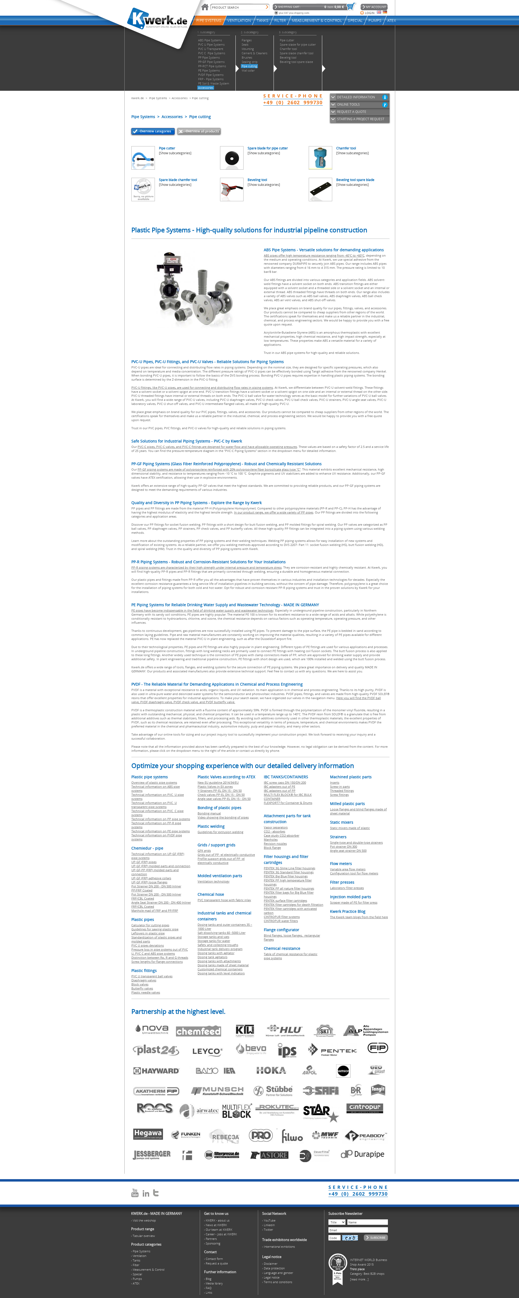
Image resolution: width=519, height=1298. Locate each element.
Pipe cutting (200, 98)
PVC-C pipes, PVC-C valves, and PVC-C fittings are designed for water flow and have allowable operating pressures (217, 447)
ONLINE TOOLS (348, 104)
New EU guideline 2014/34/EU (218, 782)
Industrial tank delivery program (220, 949)
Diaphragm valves (143, 980)
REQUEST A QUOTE (351, 111)
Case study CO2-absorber (281, 835)
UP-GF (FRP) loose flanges (149, 882)
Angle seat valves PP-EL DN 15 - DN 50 (224, 799)
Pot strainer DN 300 (343, 846)
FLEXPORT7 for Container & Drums (288, 803)
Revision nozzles (275, 843)
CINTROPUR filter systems (282, 917)
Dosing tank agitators (212, 957)
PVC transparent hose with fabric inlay (224, 900)
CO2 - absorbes (274, 831)
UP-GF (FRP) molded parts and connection (160, 866)
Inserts (334, 782)
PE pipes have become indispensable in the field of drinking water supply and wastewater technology (202, 610)
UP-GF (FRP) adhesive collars (151, 878)
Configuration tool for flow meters (354, 873)
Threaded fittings (342, 791)
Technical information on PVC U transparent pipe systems (154, 805)
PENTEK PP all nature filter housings (289, 888)
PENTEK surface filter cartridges (285, 900)
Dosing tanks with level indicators (221, 973)
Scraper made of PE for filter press (353, 902)
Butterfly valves (142, 988)
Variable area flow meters (347, 869)
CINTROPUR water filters (281, 921)
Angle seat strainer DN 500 (348, 850)
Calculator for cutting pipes (150, 925)
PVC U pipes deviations (147, 945)
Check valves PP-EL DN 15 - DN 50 (221, 795)
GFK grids (204, 850)
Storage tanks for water (214, 941)
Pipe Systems (158, 98)
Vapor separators (276, 827)
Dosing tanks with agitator (216, 953)
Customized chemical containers (220, 969)
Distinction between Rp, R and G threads (159, 957)
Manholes (271, 839)
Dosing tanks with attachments (219, 961)
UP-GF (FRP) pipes (144, 862)
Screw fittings (339, 795)
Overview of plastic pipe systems (154, 782)
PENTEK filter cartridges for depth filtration (293, 905)
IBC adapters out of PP (279, 791)
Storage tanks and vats (213, 937)
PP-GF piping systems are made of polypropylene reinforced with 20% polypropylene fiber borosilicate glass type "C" (219, 469)
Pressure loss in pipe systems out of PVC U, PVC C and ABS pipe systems (159, 951)
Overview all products (202, 131)
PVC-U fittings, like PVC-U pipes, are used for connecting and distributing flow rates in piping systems (202, 387)
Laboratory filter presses (347, 888)
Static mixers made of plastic (350, 828)
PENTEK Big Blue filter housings (286, 876)
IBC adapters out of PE (279, 786)
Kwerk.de (137, 98)
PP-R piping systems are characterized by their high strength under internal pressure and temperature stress (206, 567)
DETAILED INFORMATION (356, 97)
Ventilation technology (213, 881)
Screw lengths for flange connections (157, 962)
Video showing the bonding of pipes (223, 817)
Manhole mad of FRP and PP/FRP (154, 910)
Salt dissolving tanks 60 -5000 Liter (221, 933)
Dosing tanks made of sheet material (223, 965)
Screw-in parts (340, 786)
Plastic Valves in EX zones (215, 786)
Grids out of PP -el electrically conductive (226, 855)
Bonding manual (209, 813)
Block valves (139, 984)
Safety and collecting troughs (218, 945)
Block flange (272, 848)
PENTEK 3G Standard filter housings (289, 872)
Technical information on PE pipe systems (160, 831)
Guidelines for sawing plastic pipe (154, 929)
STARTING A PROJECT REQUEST (360, 119)
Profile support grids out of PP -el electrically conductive (221, 861)
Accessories (180, 98)
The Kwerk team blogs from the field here (359, 917)
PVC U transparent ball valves (151, 976)
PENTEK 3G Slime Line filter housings (289, 868)
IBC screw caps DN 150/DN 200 (285, 782)
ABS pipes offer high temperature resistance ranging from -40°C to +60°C (314, 255)
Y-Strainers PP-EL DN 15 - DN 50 (220, 791)
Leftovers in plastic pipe (148, 933)
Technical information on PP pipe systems (160, 819)
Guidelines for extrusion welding (220, 832)
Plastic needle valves (145, 992)
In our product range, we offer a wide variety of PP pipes (273, 512)
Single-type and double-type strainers (356, 842)
